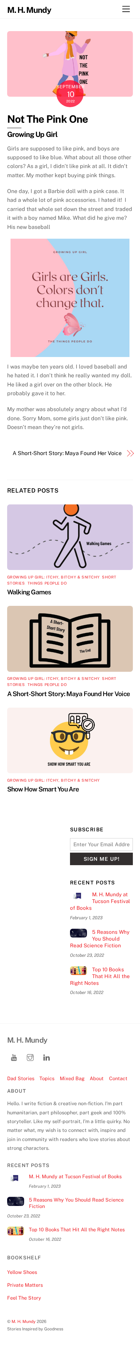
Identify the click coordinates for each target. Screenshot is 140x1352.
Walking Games (29, 592)
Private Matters (25, 1285)
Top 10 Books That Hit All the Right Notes (100, 976)
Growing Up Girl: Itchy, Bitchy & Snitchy (53, 577)
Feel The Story (24, 1298)
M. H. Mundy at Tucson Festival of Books (100, 901)
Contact (118, 1078)
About (97, 1078)
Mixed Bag (72, 1078)
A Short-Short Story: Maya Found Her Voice (67, 453)
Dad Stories (20, 1078)
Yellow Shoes (22, 1272)
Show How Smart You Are (43, 789)
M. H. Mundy (24, 1321)
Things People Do (47, 583)
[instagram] (30, 1057)
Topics (46, 1078)
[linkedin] (46, 1057)
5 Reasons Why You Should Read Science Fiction (99, 938)
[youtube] (14, 1057)
